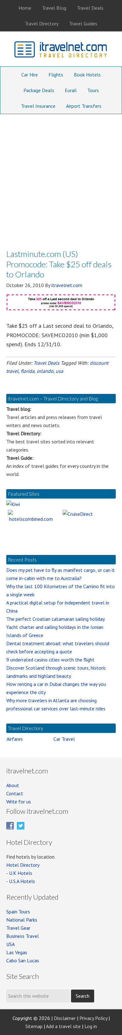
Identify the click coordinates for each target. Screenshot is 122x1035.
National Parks (21, 920)
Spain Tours (18, 911)
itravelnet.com (61, 50)
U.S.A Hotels (22, 881)
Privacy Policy (93, 1018)
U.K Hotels (20, 873)
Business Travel (22, 936)
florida (27, 371)
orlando (45, 371)
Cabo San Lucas (22, 960)
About (12, 785)
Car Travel (64, 739)
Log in (90, 1026)
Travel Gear (18, 928)
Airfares (15, 739)
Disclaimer (65, 1018)
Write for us (18, 801)
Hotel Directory (22, 865)
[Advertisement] (61, 178)
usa (59, 371)
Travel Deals (46, 363)
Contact (14, 793)
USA (10, 944)
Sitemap (34, 1026)
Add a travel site (63, 1026)
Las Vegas (16, 952)
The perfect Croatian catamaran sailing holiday (55, 619)
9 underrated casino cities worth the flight (50, 659)
